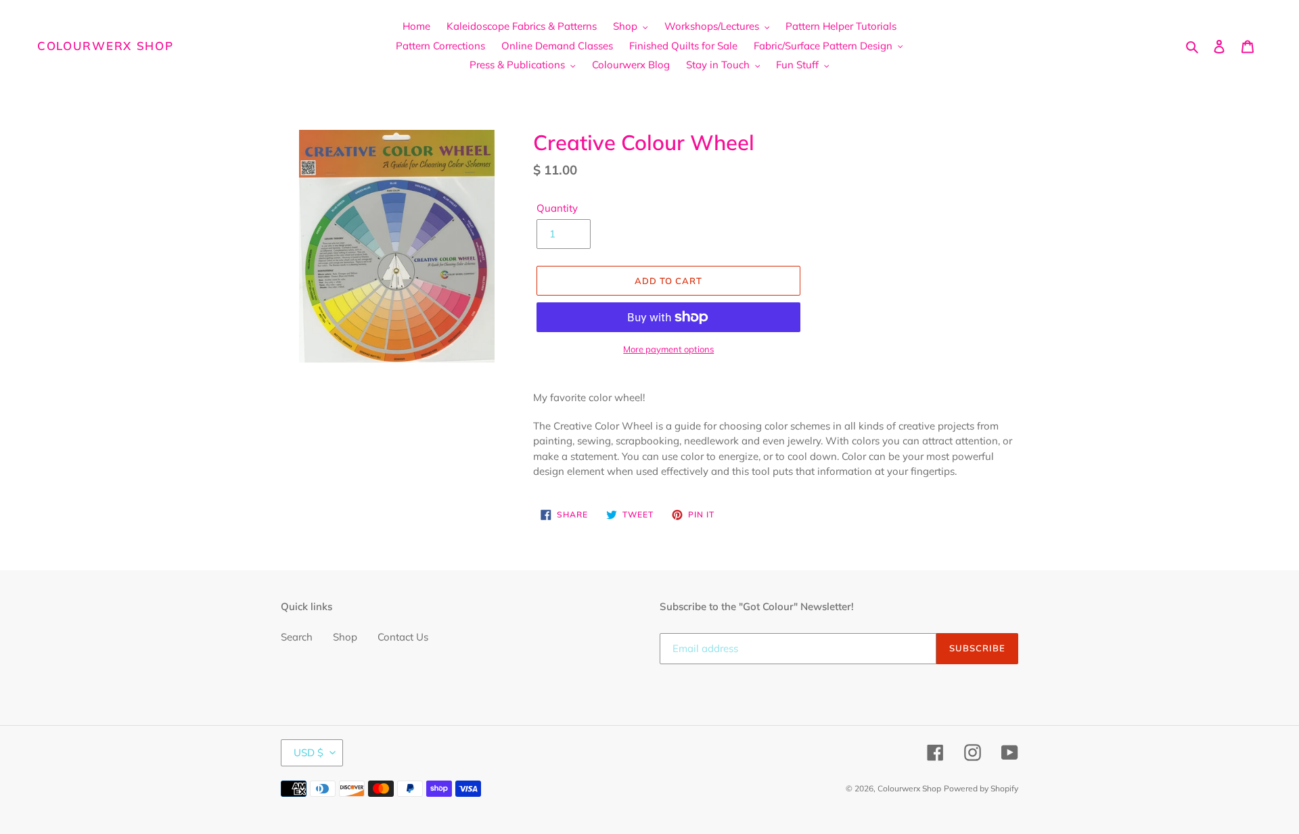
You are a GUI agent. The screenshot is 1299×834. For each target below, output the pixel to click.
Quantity (557, 208)
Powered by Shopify (981, 788)
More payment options (668, 349)
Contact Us (403, 636)
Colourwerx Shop (105, 46)
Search (297, 636)
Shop (345, 636)
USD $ (308, 752)
